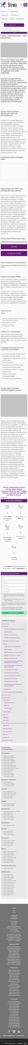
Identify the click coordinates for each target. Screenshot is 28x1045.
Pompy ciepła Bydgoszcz (9, 784)
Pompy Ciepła (6, 700)
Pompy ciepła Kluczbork (9, 834)
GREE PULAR (6, 720)
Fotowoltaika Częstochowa (14, 1003)
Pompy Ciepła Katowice (14, 979)
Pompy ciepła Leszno (8, 876)
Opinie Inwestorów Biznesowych (12, 646)
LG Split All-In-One (14, 253)
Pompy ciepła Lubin (8, 763)
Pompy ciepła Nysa (7, 833)
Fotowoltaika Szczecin (14, 1020)
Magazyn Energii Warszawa (14, 961)
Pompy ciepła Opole (8, 831)
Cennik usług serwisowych (14, 926)
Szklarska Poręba (7, 771)
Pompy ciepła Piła (7, 879)
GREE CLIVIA (5, 717)
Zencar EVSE (6, 725)
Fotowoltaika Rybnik (14, 1019)
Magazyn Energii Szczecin (14, 956)
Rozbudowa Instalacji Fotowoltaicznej (14, 629)
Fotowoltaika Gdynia (14, 1006)
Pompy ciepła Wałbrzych (9, 760)
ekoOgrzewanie (6, 697)
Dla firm (5, 644)
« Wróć (14, 32)
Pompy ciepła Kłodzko (8, 776)
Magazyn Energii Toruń (14, 957)
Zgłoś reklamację (14, 921)
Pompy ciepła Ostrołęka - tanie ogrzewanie (11, 30)
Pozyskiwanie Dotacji (7, 740)
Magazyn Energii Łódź (14, 951)
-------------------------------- (14, 920)
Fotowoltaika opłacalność (14, 937)
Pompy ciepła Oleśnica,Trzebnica (11, 768)
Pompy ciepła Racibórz (8, 854)
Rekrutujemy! (12, 25)
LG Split (14, 247)
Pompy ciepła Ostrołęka (9, 817)
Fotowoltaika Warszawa (14, 1025)
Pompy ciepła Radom (8, 819)
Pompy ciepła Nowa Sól (9, 791)
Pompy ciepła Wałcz (8, 895)
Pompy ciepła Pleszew (8, 884)
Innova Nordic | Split (9, 702)
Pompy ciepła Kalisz (8, 874)
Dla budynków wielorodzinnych (11, 641)
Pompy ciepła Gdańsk (8, 842)
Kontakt (14, 912)
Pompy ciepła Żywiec (8, 859)
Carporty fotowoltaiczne (10, 681)
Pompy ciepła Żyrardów (9, 805)
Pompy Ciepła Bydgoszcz (14, 972)
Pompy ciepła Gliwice (8, 860)
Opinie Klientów (8, 632)
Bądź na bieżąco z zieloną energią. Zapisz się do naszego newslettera (14, 600)
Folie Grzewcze (7, 712)
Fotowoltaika (5, 624)
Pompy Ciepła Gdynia (14, 976)
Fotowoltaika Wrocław (14, 1023)
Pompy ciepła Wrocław (8, 774)
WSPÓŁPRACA (20, 19)
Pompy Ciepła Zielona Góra (14, 995)
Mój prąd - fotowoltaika (14, 940)
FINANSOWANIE (14, 11)
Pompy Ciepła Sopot (14, 989)
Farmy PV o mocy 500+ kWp (10, 658)
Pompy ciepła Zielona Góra (9, 765)
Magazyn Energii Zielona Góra (14, 964)
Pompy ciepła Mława (8, 816)
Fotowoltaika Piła (14, 1015)
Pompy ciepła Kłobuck (8, 862)
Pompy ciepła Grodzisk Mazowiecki (11, 811)
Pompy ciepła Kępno (8, 888)
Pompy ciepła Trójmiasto (9, 840)
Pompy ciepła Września (8, 887)
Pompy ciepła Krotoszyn (9, 882)
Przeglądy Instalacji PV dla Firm (12, 675)
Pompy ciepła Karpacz (8, 770)
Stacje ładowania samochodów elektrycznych (14, 723)
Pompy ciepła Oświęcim (9, 825)
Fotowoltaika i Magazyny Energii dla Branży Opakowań (13, 666)
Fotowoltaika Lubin (14, 1011)
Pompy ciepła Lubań (8, 773)
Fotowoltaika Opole (14, 1014)
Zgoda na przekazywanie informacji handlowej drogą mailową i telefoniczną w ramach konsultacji (14, 596)
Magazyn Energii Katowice (14, 950)
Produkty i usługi (7, 28)
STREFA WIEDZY (14, 15)
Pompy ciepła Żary (7, 796)
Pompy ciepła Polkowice (9, 757)
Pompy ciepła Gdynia (8, 843)
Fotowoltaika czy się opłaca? (14, 934)
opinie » (10, 566)
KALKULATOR (4, 15)
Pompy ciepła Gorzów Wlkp (9, 793)
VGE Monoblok (8, 708)
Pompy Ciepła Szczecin (14, 990)
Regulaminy (14, 925)
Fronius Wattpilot (7, 728)
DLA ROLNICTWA (6, 689)
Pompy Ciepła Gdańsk (14, 975)
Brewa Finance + (8, 649)
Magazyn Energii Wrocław (14, 962)
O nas (14, 910)
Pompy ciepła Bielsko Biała (9, 857)
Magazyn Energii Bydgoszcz (14, 946)
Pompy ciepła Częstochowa (10, 851)
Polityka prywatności (12, 604)
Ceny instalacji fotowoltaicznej (14, 936)
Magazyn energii (14, 918)
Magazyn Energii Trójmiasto (14, 959)
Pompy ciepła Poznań (8, 885)
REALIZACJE (4, 19)
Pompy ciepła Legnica (8, 756)
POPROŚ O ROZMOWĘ (13, 613)
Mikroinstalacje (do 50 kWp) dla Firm (13, 652)
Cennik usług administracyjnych (14, 928)
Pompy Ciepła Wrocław (14, 994)
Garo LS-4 (5, 734)
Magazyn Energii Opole (14, 953)
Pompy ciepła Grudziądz (9, 785)
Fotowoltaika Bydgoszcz (14, 1001)
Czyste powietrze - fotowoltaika (14, 939)
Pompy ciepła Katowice (8, 853)
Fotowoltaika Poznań (14, 1017)
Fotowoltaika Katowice (14, 1009)
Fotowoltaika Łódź (14, 1012)
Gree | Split (7, 705)
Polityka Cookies (14, 929)
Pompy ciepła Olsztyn (8, 868)
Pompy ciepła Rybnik (8, 856)
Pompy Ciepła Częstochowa (14, 973)
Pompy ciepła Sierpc (8, 814)
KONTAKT (3, 23)
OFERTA (3, 11)
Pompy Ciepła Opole (14, 984)
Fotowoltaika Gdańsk (14, 1004)
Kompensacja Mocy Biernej (10, 678)
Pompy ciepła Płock (8, 813)
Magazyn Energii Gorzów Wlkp (14, 948)
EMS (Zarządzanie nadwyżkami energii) (12, 692)
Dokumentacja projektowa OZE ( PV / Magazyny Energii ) (13, 685)
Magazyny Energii (6, 695)
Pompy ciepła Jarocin (8, 890)
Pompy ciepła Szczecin (8, 893)
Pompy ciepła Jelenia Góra (9, 767)
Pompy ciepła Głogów (8, 759)
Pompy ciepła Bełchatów (9, 804)
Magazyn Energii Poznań (14, 954)
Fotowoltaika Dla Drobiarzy (11, 673)
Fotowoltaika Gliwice (14, 1008)
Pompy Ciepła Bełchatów (14, 970)
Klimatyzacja (5, 714)
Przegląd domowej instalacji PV (12, 638)
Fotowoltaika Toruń (14, 1022)
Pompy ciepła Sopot (8, 845)
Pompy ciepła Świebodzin (9, 794)
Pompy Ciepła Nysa (14, 983)
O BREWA (11, 19)
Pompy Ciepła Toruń (14, 992)
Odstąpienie (14, 923)
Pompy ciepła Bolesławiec (9, 762)
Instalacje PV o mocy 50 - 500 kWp (12, 655)
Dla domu (5, 626)
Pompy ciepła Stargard (8, 891)
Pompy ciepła (14, 917)
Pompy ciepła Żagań (8, 797)
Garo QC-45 (6, 737)
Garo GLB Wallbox (7, 731)
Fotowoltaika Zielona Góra (14, 1026)
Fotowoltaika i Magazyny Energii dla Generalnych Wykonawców (13, 662)
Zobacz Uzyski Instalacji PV (11, 635)
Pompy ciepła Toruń (8, 782)
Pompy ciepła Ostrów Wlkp (9, 880)
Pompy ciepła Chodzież (8, 877)
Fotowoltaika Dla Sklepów (11, 670)
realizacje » (20, 568)
